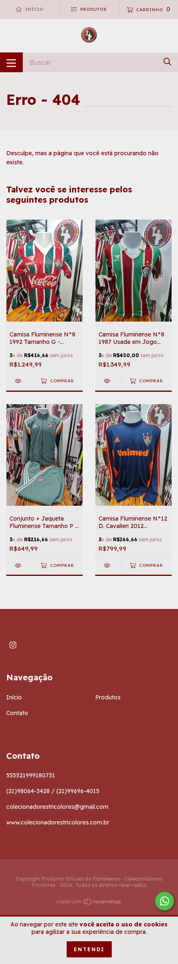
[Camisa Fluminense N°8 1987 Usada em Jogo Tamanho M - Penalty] (108, 381)
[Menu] (11, 62)
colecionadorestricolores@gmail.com (57, 806)
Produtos (107, 697)
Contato (17, 713)
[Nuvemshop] (89, 903)
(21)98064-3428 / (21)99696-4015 (52, 791)
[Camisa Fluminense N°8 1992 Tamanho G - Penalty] (19, 381)
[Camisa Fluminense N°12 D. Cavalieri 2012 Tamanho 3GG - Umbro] (108, 565)
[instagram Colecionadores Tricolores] (12, 645)
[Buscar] (167, 61)
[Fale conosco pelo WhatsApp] (164, 901)
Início (14, 697)
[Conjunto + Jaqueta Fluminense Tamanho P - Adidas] (19, 565)
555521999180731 (30, 775)
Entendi (89, 949)
